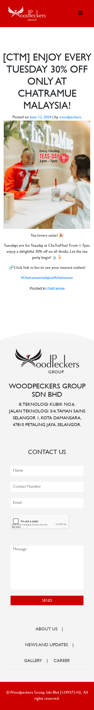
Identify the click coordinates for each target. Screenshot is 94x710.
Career (62, 661)
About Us (46, 629)
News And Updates (46, 645)
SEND (47, 601)
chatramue (55, 288)
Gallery (33, 661)
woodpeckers (70, 117)
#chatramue (63, 278)
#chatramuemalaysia (37, 278)
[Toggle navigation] (80, 13)
